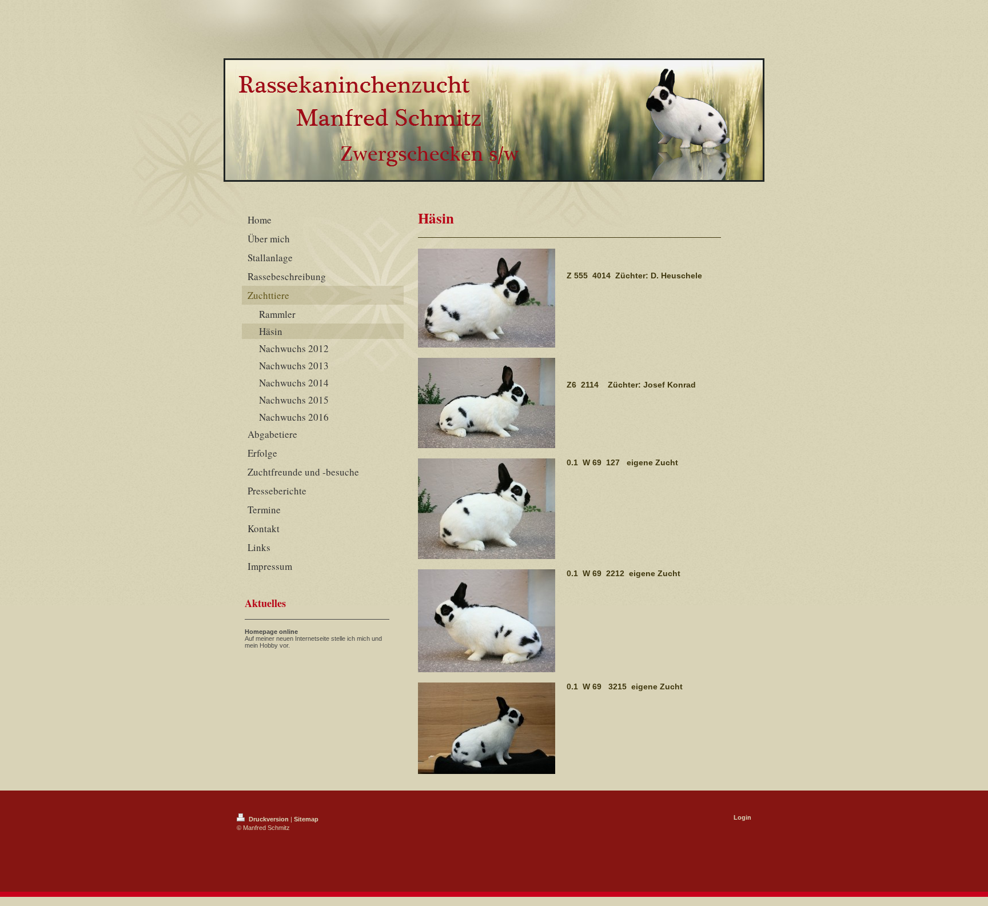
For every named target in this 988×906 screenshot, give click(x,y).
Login (742, 817)
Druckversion (268, 819)
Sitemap (306, 819)
